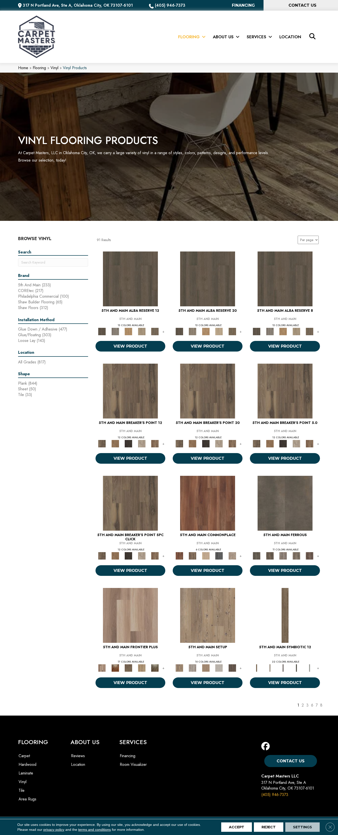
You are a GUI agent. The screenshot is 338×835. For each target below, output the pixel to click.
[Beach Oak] (192, 667)
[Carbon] (296, 667)
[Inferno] (309, 555)
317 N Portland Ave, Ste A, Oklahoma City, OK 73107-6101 (78, 5)
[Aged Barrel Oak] (130, 278)
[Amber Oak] (115, 667)
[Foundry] (283, 555)
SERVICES (133, 742)
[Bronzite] (283, 667)
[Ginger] (206, 555)
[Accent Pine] (207, 615)
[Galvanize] (296, 555)
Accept (236, 827)
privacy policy (53, 830)
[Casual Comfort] (128, 667)
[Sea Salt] (232, 555)
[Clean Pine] (219, 667)
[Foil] (270, 555)
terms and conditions (94, 830)
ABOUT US (85, 742)
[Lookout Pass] (142, 443)
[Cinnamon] (207, 503)
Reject (269, 827)
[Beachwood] (270, 667)
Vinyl (54, 68)
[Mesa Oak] (142, 331)
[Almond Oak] (130, 615)
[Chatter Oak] (206, 667)
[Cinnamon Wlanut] (155, 667)
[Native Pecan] (155, 331)
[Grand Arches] (115, 443)
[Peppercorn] (219, 555)
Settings (302, 827)
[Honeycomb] (128, 331)
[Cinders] (309, 667)
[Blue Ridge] (115, 331)
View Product (130, 346)
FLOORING (33, 742)
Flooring (39, 68)
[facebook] (266, 746)
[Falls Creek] (130, 390)
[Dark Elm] (232, 667)
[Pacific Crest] (155, 443)
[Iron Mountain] (128, 443)
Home (23, 68)
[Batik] (285, 615)
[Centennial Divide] (142, 667)
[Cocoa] (192, 555)
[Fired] (285, 503)
